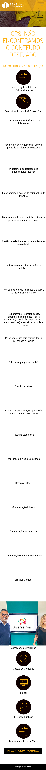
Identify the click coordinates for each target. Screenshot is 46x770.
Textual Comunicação (13, 5)
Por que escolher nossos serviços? (23, 751)
